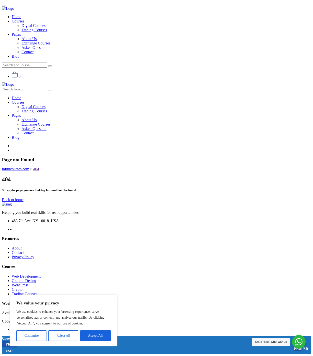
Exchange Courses (36, 43)
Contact (28, 52)
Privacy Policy (23, 257)
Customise (31, 335)
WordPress (20, 285)
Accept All (95, 335)
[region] (63, 320)
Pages (16, 34)
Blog (15, 56)
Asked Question (34, 47)
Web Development (26, 276)
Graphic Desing (24, 281)
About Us (29, 39)
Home (16, 17)
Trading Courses (34, 30)
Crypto (17, 289)
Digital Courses (33, 25)
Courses (18, 21)
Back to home (12, 200)
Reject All (63, 335)
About (17, 248)
